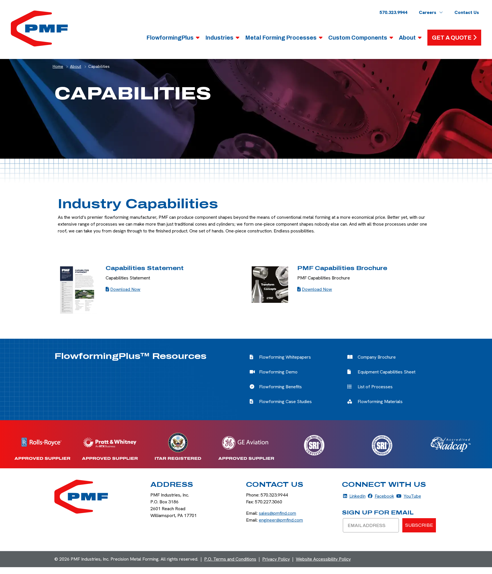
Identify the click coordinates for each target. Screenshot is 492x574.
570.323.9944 (393, 12)
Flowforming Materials (380, 402)
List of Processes (375, 387)
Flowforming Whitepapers (285, 357)
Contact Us (466, 12)
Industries (219, 37)
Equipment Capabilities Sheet (386, 372)
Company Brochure (377, 357)
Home (58, 66)
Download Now (125, 289)
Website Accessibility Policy (323, 559)
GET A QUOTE (452, 37)
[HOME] (39, 28)
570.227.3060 (268, 502)
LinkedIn (354, 496)
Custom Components (357, 37)
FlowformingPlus (170, 37)
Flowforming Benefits (280, 387)
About (407, 37)
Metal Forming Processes (281, 37)
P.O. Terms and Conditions (230, 559)
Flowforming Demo (278, 372)
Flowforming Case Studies (285, 402)
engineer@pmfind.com (281, 520)
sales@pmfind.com (277, 513)
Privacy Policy (276, 559)
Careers (427, 12)
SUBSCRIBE (419, 525)
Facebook (381, 496)
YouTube (408, 496)
